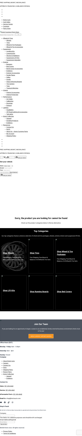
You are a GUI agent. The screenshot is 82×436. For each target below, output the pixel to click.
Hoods (8, 79)
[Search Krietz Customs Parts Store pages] (16, 34)
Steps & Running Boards (14, 82)
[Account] (8, 158)
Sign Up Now (4, 424)
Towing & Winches (12, 88)
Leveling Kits (10, 51)
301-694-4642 (8, 386)
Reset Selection (13, 172)
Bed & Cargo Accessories (14, 69)
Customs (6, 26)
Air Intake (9, 99)
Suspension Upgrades (13, 60)
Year (1, 170)
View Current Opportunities (41, 336)
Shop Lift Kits (9, 290)
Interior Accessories (13, 92)
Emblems (9, 71)
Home (7, 194)
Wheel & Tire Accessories (14, 47)
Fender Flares (10, 75)
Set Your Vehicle (4, 172)
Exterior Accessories (13, 73)
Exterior (5, 62)
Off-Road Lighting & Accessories (16, 112)
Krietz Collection (8, 116)
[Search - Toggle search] (1, 157)
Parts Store (7, 28)
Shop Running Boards (39, 291)
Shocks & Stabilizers (13, 56)
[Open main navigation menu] (12, 157)
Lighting (5, 108)
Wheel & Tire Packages (13, 45)
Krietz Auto (6, 20)
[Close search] (19, 35)
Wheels (8, 40)
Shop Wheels (8, 253)
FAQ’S (8, 129)
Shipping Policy (11, 136)
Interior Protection (12, 95)
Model (2, 168)
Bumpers (9, 64)
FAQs (5, 367)
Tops (8, 86)
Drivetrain (9, 103)
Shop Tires (34, 253)
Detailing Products (12, 121)
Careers (5, 363)
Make (2, 166)
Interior (5, 90)
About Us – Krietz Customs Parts (17, 131)
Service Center (8, 24)
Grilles (8, 77)
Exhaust (9, 105)
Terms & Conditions (9, 433)
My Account (10, 134)
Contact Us (10, 127)
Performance (7, 97)
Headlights (9, 110)
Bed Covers (10, 66)
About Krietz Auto (9, 361)
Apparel (8, 118)
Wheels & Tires (8, 38)
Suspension (7, 49)
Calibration (9, 101)
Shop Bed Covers (64, 291)
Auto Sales (6, 22)
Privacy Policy (7, 431)
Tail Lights (9, 114)
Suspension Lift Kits (12, 58)
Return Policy (7, 372)
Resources (6, 125)
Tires (8, 43)
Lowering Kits (10, 53)
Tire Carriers (10, 84)
